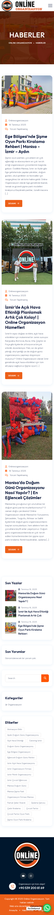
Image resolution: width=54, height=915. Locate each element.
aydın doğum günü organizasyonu (23, 735)
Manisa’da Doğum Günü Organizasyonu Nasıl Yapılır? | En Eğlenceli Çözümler (24, 490)
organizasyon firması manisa (20, 797)
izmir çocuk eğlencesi (17, 780)
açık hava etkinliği (15, 740)
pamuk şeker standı (16, 803)
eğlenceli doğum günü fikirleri (20, 757)
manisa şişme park (15, 791)
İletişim (41, 910)
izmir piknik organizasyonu (19, 774)
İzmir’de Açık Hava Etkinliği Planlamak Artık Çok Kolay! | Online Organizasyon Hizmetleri (25, 317)
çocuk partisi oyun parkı (18, 814)
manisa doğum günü (16, 785)
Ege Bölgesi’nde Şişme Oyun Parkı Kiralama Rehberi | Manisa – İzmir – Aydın (26, 144)
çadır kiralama (13, 808)
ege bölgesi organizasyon (18, 752)
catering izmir (35, 740)
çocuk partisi (32, 808)
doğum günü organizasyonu (20, 746)
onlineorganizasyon (18, 120)
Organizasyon (15, 704)
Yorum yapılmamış (19, 129)
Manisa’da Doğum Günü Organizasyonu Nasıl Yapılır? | (31, 597)
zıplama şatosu (38, 803)
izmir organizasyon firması (19, 769)
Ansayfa (13, 910)
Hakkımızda (27, 910)
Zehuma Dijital (37, 906)
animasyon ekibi (14, 729)
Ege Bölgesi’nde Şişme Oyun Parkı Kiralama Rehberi (31, 629)
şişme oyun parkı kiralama (19, 819)
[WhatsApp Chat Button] (47, 908)
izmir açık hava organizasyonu (21, 763)
